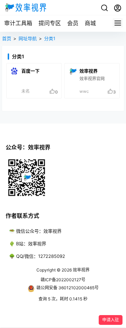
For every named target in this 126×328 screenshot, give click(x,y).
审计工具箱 (18, 23)
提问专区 (49, 23)
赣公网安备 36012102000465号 (67, 287)
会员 (72, 23)
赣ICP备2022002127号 (63, 279)
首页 (6, 38)
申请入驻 (110, 319)
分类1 (49, 38)
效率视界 (81, 270)
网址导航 (28, 38)
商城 (90, 23)
